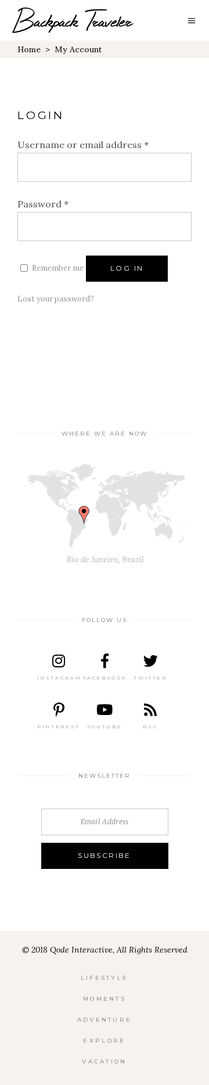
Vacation (104, 1061)
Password (43, 204)
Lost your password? (55, 299)
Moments (104, 999)
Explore (104, 1040)
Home (29, 49)
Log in (126, 268)
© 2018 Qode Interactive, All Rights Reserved (105, 949)
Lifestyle (105, 978)
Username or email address (83, 144)
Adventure (104, 1019)
